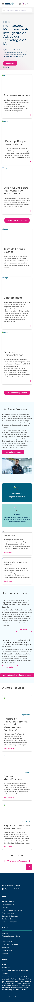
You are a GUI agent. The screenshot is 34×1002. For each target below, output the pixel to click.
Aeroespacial (6, 967)
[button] (12, 855)
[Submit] (4, 10)
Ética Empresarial (8, 913)
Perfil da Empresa (14, 983)
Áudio (4, 965)
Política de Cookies (18, 979)
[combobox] (17, 10)
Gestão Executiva (8, 904)
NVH (3, 939)
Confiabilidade (7, 942)
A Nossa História (8, 902)
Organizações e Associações (12, 910)
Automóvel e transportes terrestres (15, 970)
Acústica (5, 933)
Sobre (4, 896)
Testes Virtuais (7, 950)
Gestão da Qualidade (9, 919)
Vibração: (5, 947)
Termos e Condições (9, 922)
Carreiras (5, 907)
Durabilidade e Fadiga (10, 945)
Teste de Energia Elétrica (11, 936)
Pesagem (5, 953)
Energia (5, 973)
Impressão (6, 979)
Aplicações (6, 928)
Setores (5, 959)
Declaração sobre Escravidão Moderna (16, 977)
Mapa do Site (19, 981)
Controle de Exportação (10, 916)
